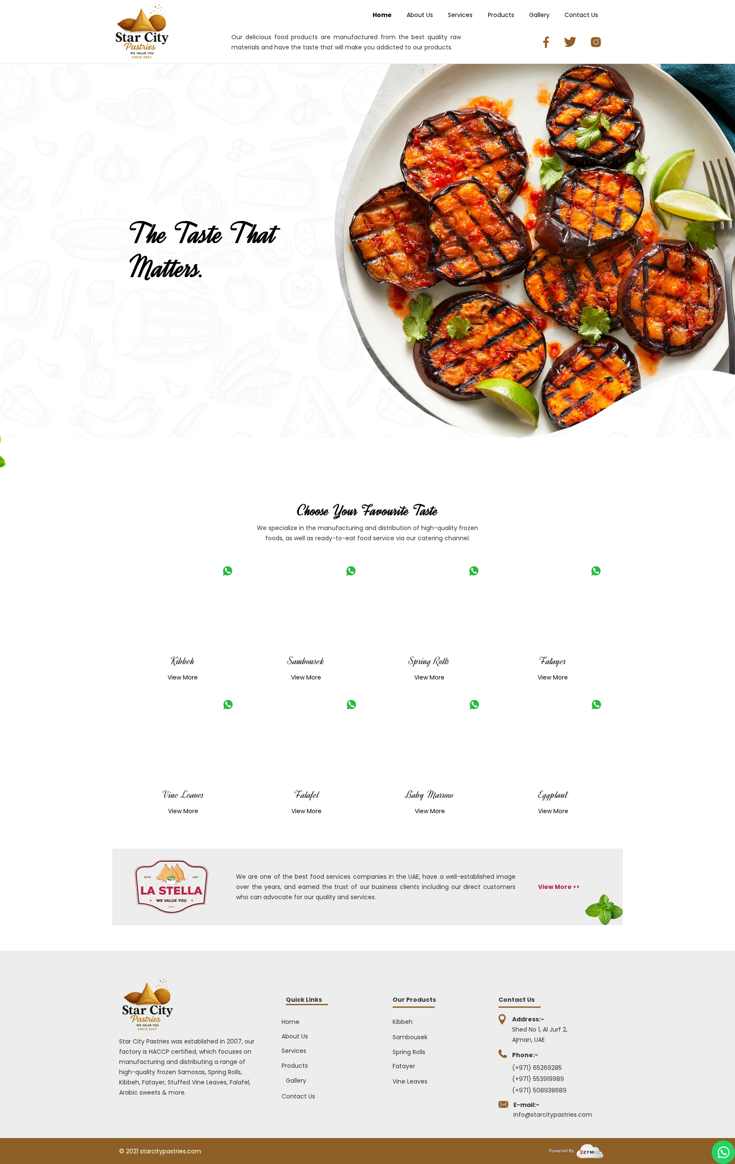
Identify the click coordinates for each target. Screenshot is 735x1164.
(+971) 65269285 (537, 1068)
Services (460, 15)
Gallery (539, 15)
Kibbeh (182, 661)
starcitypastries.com (170, 1151)
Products (501, 15)
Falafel (306, 794)
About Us (420, 15)
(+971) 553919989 (538, 1079)
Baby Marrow (429, 794)
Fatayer (552, 661)
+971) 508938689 (541, 1090)
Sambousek (306, 661)
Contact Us (581, 15)
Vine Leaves (183, 794)
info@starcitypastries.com (552, 1114)
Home (382, 15)
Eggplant (552, 794)
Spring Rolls (429, 661)
